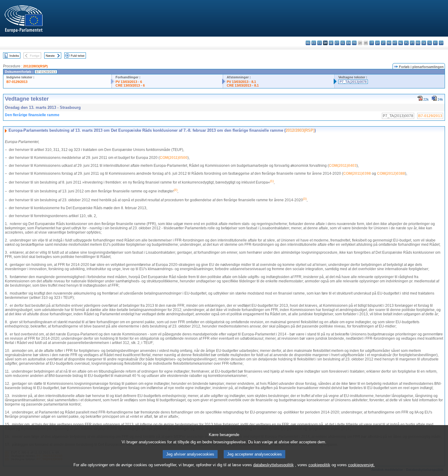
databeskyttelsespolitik (273, 465)
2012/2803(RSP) (35, 66)
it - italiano (371, 43)
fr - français (354, 43)
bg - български (308, 43)
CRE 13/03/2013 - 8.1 (243, 85)
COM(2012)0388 (391, 173)
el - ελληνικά (342, 43)
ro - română (418, 43)
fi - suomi (435, 43)
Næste (50, 55)
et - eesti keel (337, 43)
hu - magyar (389, 43)
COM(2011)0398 (357, 173)
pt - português (412, 43)
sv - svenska (441, 43)
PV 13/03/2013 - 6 (129, 82)
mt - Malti (395, 43)
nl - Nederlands (400, 43)
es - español (313, 43)
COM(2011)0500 (173, 158)
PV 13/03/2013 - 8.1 (241, 82)
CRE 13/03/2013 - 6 (130, 85)
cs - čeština (319, 43)
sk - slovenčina (423, 43)
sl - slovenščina (429, 43)
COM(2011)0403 (343, 165)
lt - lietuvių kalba (383, 43)
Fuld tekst (77, 55)
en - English (348, 43)
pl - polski (406, 43)
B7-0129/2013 (16, 82)
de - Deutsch (331, 43)
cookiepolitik (319, 465)
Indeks (14, 55)
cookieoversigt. (361, 465)
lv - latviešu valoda (377, 43)
